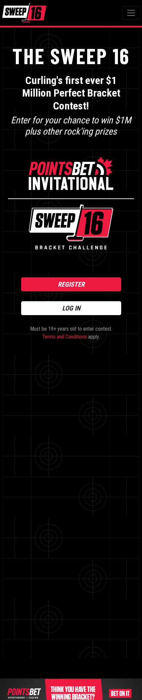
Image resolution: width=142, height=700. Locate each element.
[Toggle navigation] (131, 13)
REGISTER (71, 284)
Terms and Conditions (64, 337)
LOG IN (71, 308)
